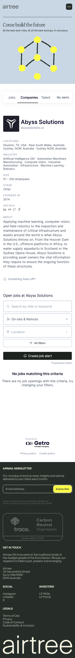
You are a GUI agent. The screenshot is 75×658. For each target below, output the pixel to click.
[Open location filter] (66, 332)
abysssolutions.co (32, 127)
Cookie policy (47, 453)
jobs (11, 97)
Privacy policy (28, 453)
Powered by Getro (62, 362)
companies (29, 97)
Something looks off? (21, 279)
